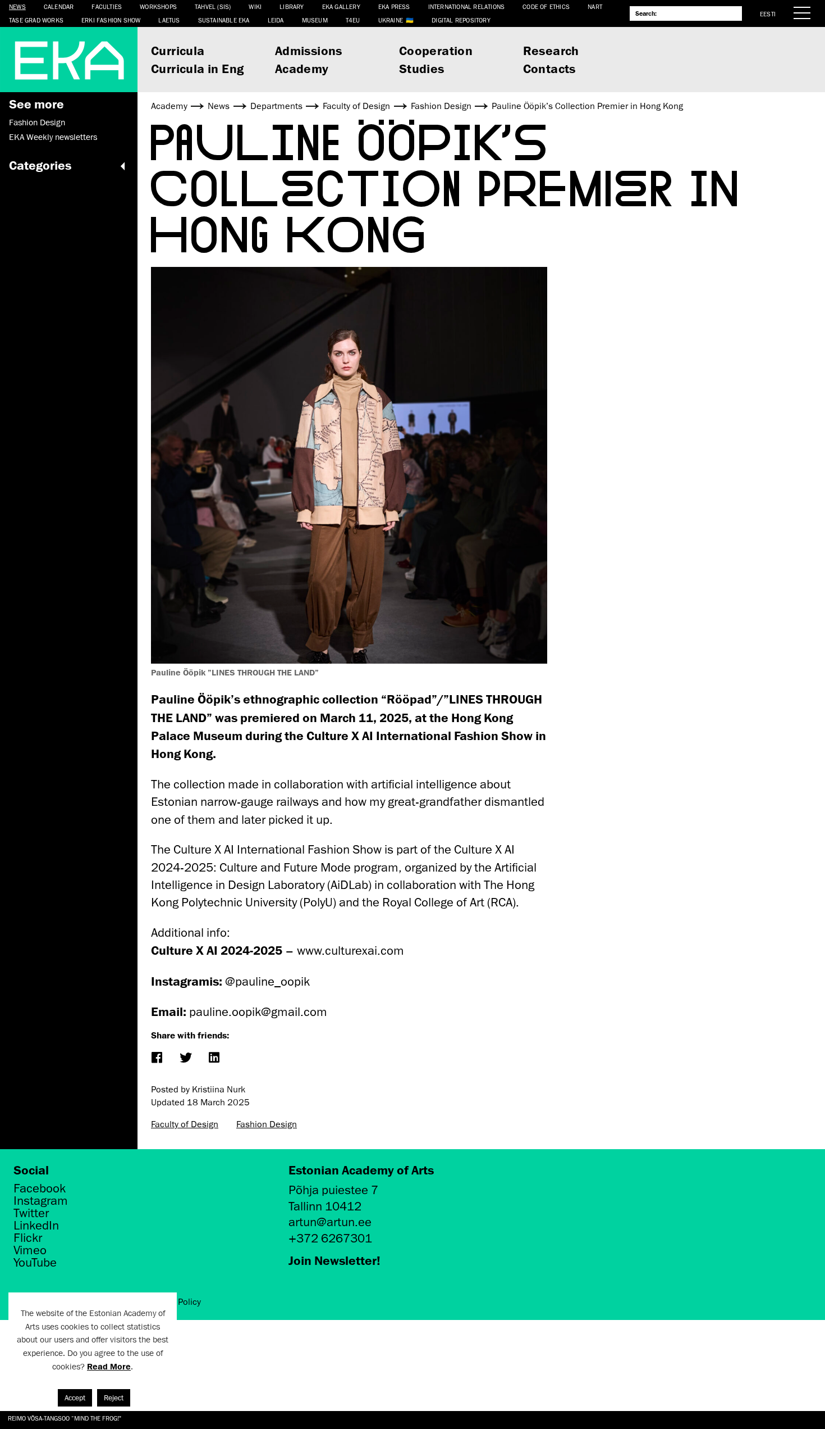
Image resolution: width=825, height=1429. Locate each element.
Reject (113, 1398)
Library (291, 6)
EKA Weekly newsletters (53, 137)
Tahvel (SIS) (213, 6)
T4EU (353, 20)
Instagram (40, 1201)
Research (551, 50)
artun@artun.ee (330, 1222)
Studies (421, 68)
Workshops (158, 6)
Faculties (106, 6)
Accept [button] (75, 1398)
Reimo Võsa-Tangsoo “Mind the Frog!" (64, 1418)
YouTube (35, 1262)
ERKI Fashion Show (110, 20)
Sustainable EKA (224, 20)
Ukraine (390, 20)
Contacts (549, 68)
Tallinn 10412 (324, 1206)
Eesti (768, 13)
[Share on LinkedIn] (213, 1058)
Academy (302, 68)
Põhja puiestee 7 (333, 1189)
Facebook (39, 1188)
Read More (109, 1366)
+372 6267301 (330, 1238)
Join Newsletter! (334, 1260)
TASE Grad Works (36, 20)
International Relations (466, 6)
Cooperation (436, 50)
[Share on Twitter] (185, 1058)
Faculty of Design (184, 1124)
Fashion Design (37, 122)
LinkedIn (36, 1225)
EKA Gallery (341, 6)
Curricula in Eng (197, 68)
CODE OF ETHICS (546, 6)
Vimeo (30, 1250)
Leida (276, 20)
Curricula (178, 50)
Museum (315, 20)
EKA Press (394, 6)
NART (595, 6)
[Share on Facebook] (156, 1058)
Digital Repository (461, 20)
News (17, 6)
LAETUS (169, 20)
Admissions (308, 50)
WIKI (255, 6)
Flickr (27, 1238)
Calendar (59, 6)
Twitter (31, 1213)
